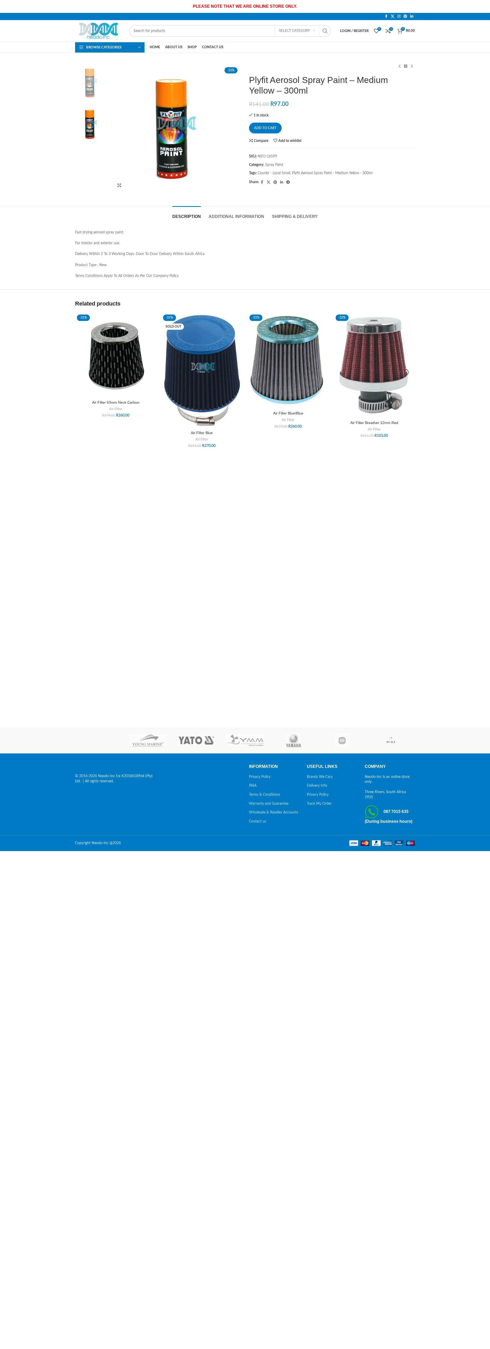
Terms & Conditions (264, 794)
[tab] (186, 214)
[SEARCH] (325, 31)
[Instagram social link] (399, 16)
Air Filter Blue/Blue (288, 413)
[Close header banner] (483, 6)
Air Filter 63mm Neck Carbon (115, 402)
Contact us (257, 821)
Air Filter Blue (202, 433)
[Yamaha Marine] (293, 740)
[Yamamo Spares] (245, 740)
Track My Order (319, 803)
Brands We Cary (320, 777)
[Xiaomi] (342, 740)
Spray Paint (274, 165)
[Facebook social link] (386, 16)
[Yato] (196, 740)
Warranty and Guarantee (268, 803)
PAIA (252, 785)
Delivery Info (317, 785)
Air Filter (115, 409)
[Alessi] (99, 740)
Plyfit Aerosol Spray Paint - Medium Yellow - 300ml (332, 173)
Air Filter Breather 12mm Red (374, 423)
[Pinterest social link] (405, 16)
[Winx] (390, 740)
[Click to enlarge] (119, 185)
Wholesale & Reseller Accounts (273, 812)
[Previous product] (399, 66)
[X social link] (392, 16)
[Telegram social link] (288, 182)
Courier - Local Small (274, 173)
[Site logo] (99, 31)
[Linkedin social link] (412, 16)
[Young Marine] (148, 740)
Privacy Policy (260, 777)
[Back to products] (406, 66)
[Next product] (412, 66)
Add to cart (265, 128)
